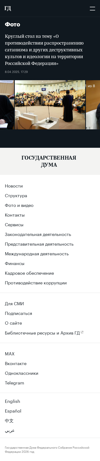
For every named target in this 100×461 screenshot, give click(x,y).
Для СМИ (14, 302)
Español (13, 410)
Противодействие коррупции (36, 282)
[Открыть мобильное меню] (92, 8)
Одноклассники (21, 372)
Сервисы (14, 223)
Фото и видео (19, 204)
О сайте (13, 322)
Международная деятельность (37, 253)
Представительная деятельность (39, 243)
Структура (16, 194)
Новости (14, 185)
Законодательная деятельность (38, 233)
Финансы (15, 262)
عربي (10, 429)
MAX (10, 353)
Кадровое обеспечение (29, 272)
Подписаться (18, 312)
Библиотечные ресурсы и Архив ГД (42, 332)
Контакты (15, 214)
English (12, 400)
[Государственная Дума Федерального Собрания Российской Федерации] (7, 8)
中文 (9, 419)
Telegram (14, 382)
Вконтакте (15, 362)
